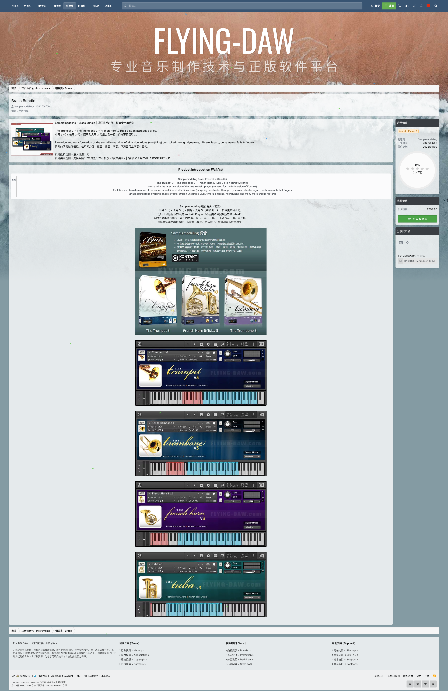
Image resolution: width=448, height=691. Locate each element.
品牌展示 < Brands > (239, 650)
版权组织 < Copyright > (134, 659)
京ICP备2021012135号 (22, 685)
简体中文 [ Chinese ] (99, 675)
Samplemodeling (23, 106)
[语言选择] (428, 5)
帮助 (418, 675)
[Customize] (407, 5)
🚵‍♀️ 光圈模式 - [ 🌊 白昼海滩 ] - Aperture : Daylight (44, 675)
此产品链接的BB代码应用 (411, 256)
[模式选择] (414, 5)
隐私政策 (408, 675)
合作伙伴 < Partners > (133, 663)
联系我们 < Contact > (345, 663)
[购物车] (399, 5)
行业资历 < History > (132, 650)
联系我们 (379, 675)
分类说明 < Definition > (240, 659)
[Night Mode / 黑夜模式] (421, 5)
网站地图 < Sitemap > (345, 650)
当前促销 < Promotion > (240, 654)
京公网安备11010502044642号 (49, 685)
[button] (33, 5)
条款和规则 (394, 675)
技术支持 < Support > (345, 659)
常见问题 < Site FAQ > (346, 654)
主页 (427, 675)
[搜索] (435, 5)
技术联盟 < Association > (135, 654)
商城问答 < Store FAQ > (240, 663)
